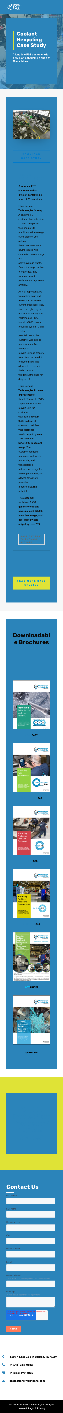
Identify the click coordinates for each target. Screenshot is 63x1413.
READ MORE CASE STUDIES (31, 583)
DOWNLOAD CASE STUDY (31, 156)
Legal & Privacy (36, 1408)
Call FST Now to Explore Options (31, 539)
